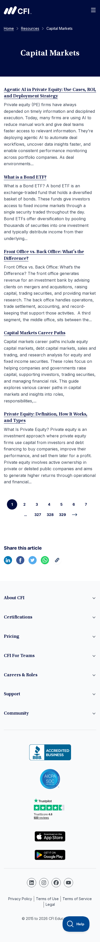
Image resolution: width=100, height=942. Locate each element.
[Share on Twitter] (32, 562)
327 (37, 514)
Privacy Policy (20, 899)
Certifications (18, 617)
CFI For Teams (19, 656)
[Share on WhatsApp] (45, 562)
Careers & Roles (20, 675)
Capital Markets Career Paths (34, 333)
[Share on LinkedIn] (8, 562)
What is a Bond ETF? (25, 177)
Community (16, 713)
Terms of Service (77, 899)
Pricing (11, 636)
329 (62, 514)
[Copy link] (57, 562)
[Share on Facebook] (20, 562)
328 (50, 514)
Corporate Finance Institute (18, 10)
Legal (50, 904)
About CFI (14, 598)
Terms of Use (47, 899)
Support (12, 694)
